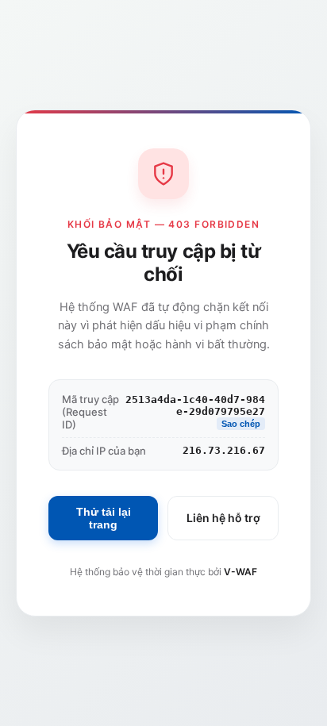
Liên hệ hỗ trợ (223, 517)
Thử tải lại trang (103, 518)
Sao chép (240, 423)
